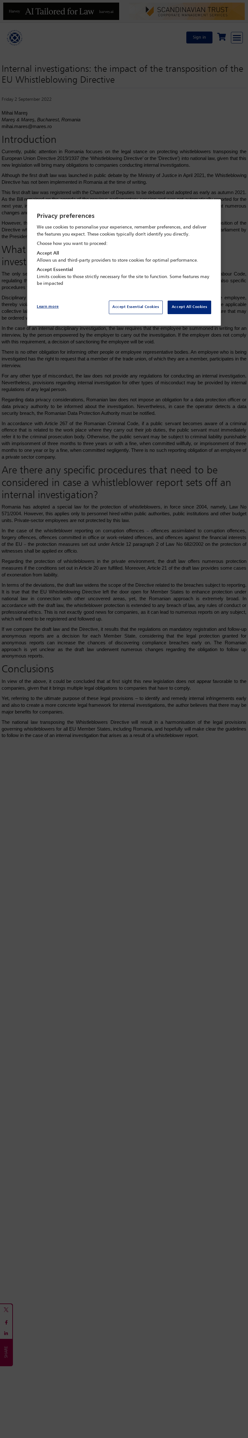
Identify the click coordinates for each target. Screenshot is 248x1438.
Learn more (48, 307)
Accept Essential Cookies (135, 307)
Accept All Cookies (189, 307)
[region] (124, 262)
